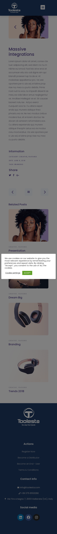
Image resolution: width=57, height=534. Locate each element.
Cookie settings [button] (12, 273)
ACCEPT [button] (27, 273)
